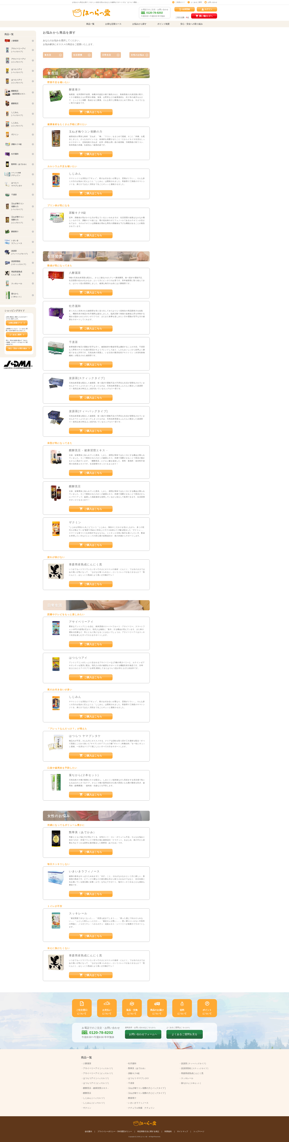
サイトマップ (182, 1131)
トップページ (198, 1131)
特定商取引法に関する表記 (148, 1131)
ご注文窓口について (81, 1012)
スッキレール (187, 1078)
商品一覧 (90, 24)
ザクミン (87, 1108)
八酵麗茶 (87, 1063)
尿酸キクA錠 (134, 1073)
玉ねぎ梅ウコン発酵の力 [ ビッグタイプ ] (146, 1093)
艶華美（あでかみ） (137, 1068)
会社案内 (88, 1131)
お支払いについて (106, 1012)
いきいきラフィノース (138, 1103)
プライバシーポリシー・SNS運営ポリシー (114, 1131)
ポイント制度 (163, 24)
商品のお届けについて (157, 1012)
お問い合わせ (212, 2)
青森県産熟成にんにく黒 (192, 1073)
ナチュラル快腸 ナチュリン (141, 1108)
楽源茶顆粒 (194, 1068)
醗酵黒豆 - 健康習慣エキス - (95, 1088)
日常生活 (106, 55)
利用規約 (168, 1131)
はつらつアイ (95, 1078)
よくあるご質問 (196, 2)
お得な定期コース (113, 24)
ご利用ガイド (180, 2)
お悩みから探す (139, 24)
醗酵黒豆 (87, 1093)
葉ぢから (191, 1083)
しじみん (93, 1098)
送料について (182, 1012)
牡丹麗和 (132, 1063)
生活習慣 (77, 55)
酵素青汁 (132, 1098)
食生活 (47, 55)
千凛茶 (131, 1083)
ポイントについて (207, 1012)
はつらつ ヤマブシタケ (138, 1078)
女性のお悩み (137, 55)
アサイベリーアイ (98, 1068)
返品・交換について (132, 1012)
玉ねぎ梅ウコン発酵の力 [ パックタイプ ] (146, 1088)
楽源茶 (193, 1063)
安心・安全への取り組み (191, 24)
